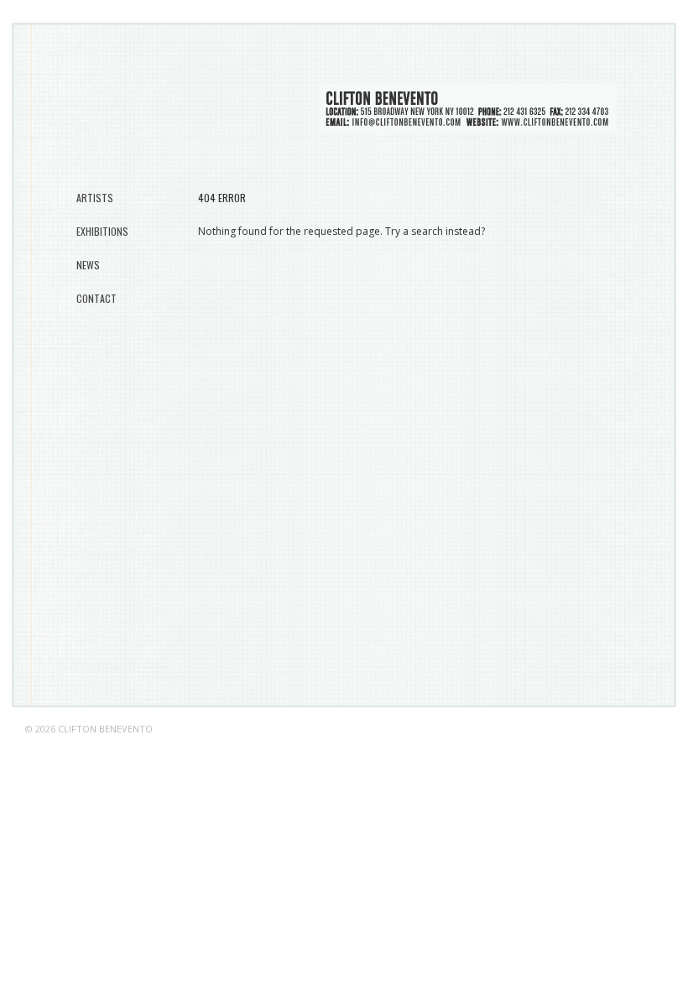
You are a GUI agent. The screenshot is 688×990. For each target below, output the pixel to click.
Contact (96, 298)
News (88, 265)
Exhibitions (102, 231)
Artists (94, 197)
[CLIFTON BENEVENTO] (467, 124)
